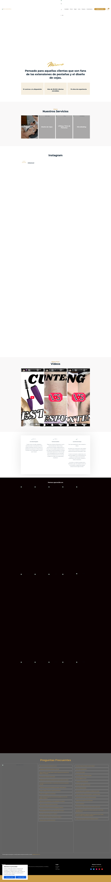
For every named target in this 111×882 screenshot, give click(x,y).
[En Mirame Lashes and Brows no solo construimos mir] (81, 220)
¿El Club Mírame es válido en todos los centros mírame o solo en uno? (88, 806)
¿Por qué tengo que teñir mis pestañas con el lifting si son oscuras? (87, 791)
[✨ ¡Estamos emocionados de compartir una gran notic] (81, 290)
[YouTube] (102, 869)
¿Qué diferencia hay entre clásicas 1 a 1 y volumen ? (48, 813)
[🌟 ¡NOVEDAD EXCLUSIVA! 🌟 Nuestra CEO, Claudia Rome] (64, 217)
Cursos (79, 9)
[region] (15, 872)
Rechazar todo (9, 877)
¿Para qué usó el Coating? (80, 772)
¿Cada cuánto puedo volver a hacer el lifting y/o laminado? (86, 797)
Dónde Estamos (89, 9)
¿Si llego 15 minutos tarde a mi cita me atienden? (84, 800)
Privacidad (57, 866)
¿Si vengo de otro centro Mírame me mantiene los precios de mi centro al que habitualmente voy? (89, 811)
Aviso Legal (58, 869)
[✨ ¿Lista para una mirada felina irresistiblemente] (47, 179)
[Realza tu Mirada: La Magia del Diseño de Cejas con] (30, 226)
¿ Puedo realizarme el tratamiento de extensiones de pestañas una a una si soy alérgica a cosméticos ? (53, 797)
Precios (71, 9)
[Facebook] (91, 869)
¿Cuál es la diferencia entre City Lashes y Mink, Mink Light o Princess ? (51, 810)
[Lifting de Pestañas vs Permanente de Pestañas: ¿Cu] (64, 260)
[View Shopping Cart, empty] (108, 9)
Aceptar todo (21, 877)
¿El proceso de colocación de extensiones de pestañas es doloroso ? (51, 807)
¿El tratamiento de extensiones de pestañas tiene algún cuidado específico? (52, 787)
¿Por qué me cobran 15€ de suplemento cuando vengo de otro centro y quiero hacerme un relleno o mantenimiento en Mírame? (89, 815)
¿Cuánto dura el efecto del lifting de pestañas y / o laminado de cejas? (88, 794)
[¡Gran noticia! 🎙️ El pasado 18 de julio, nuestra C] (30, 312)
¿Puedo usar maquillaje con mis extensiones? (47, 793)
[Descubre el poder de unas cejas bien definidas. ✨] (81, 172)
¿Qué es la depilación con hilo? (81, 778)
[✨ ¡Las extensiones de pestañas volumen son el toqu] (47, 254)
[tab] (55, 766)
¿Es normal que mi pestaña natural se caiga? (47, 776)
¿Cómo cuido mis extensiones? (81, 769)
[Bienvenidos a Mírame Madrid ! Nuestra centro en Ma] (64, 281)
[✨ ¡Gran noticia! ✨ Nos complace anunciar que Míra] (47, 284)
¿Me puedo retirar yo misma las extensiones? (47, 820)
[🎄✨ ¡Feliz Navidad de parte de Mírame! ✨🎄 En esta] (30, 187)
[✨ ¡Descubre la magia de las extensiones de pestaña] (64, 184)
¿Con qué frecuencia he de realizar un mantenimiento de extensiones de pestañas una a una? (54, 784)
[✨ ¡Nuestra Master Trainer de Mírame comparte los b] (81, 260)
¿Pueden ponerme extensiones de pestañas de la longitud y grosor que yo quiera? (54, 779)
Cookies (57, 867)
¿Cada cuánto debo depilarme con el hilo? (83, 784)
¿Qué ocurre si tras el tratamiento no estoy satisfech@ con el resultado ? (52, 801)
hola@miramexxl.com (36, 854)
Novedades (67, 9)
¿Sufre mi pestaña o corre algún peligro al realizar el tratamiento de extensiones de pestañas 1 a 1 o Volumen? (54, 773)
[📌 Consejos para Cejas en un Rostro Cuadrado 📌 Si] (64, 328)
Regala (75, 9)
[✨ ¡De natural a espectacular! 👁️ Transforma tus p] (47, 222)
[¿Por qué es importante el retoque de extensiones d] (30, 288)
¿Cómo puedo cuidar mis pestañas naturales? (84, 775)
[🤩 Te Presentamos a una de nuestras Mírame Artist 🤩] (47, 313)
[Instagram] (96, 869)
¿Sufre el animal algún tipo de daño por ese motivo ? (48, 804)
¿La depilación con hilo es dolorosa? (82, 781)
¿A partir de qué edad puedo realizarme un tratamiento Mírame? (87, 818)
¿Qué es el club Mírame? (80, 803)
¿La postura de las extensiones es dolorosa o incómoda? (49, 769)
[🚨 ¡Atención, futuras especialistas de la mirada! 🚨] (30, 259)
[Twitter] (93, 869)
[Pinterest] (99, 869)
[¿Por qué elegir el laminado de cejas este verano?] (81, 311)
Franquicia (83, 9)
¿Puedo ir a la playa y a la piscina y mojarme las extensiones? (50, 790)
